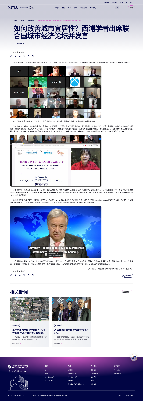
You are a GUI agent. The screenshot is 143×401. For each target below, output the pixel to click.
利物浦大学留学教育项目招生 (77, 384)
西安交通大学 (118, 370)
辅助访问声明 (129, 396)
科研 (69, 8)
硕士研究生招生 (73, 373)
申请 (131, 8)
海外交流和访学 (50, 377)
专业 (46, 370)
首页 (15, 21)
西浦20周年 (94, 373)
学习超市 (114, 2)
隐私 (119, 396)
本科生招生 (71, 370)
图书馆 (121, 2)
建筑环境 (31, 21)
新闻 (22, 21)
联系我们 (93, 384)
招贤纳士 (93, 377)
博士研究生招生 (73, 377)
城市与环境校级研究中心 (91, 63)
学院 (75, 8)
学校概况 (93, 370)
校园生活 (83, 8)
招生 (63, 8)
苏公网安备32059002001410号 (59, 396)
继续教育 (70, 380)
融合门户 (132, 2)
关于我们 (93, 8)
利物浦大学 (117, 373)
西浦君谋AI (106, 2)
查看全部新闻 (125, 292)
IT (126, 2)
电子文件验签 (49, 380)
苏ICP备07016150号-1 (45, 396)
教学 (57, 8)
